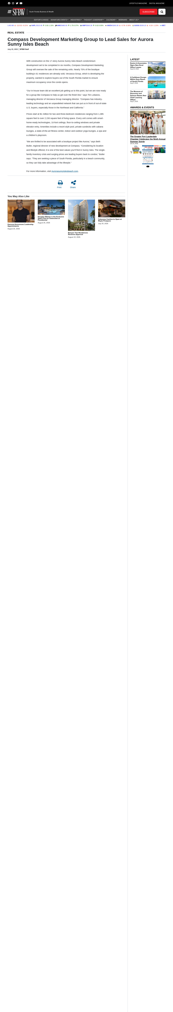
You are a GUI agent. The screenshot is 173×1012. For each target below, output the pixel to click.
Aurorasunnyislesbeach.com (64, 171)
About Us (133, 20)
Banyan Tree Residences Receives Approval (78, 233)
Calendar (110, 20)
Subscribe (148, 12)
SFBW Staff (24, 49)
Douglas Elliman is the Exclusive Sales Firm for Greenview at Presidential (51, 218)
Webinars (123, 20)
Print (59, 187)
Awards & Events (142, 107)
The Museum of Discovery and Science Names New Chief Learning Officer (138, 95)
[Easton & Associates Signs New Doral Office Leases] (156, 68)
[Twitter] (17, 3)
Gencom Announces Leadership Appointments (20, 225)
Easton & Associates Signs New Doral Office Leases (138, 65)
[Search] (161, 12)
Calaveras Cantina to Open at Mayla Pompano (110, 220)
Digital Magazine (156, 3)
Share (73, 187)
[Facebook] (9, 3)
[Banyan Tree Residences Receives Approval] (81, 215)
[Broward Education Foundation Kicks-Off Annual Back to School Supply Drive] (136, 149)
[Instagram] (13, 3)
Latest (135, 59)
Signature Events (59, 20)
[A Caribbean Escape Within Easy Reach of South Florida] (156, 82)
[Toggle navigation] (9, 12)
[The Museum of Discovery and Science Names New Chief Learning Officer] (156, 94)
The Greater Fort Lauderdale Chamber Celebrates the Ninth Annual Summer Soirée (147, 139)
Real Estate (16, 32)
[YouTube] (21, 3)
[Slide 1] (147, 166)
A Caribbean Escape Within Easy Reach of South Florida (138, 79)
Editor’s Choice (41, 20)
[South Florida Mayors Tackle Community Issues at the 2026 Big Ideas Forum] (148, 154)
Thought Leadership (93, 20)
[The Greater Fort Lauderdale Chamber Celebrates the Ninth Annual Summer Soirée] (147, 122)
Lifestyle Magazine (138, 3)
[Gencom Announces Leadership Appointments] (21, 211)
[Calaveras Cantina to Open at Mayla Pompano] (111, 209)
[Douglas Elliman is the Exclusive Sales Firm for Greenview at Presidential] (51, 207)
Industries (75, 20)
